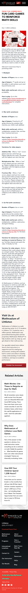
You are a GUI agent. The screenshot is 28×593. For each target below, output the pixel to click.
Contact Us (5, 553)
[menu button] (18, 3)
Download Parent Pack (9, 529)
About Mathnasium (18, 535)
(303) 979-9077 (7, 525)
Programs (5, 541)
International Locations (6, 547)
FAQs (16, 560)
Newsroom (17, 556)
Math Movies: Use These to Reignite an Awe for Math (13, 386)
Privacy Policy (13, 571)
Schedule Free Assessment (14, 365)
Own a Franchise (17, 541)
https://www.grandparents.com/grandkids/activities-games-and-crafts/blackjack (14, 100)
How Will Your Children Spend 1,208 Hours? (11, 471)
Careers (16, 552)
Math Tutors (18, 547)
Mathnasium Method (6, 535)
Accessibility (5, 571)
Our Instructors (7, 558)
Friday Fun (6, 11)
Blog (15, 564)
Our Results (5, 563)
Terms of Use (5, 582)
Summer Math (16, 11)
